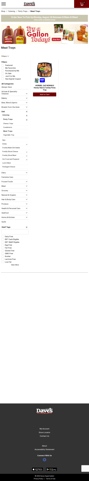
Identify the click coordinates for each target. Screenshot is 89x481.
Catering (11, 11)
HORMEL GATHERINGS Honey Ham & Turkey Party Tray (45, 87)
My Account (44, 429)
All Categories (8, 84)
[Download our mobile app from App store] (37, 469)
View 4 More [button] (15, 265)
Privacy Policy (38, 479)
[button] (44, 34)
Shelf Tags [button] (6, 227)
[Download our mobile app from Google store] (51, 469)
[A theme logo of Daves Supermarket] (29, 4)
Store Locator (44, 432)
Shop (3, 11)
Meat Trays (35, 11)
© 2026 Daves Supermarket (44, 476)
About (44, 446)
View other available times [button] (44, 20)
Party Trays (22, 11)
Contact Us (44, 436)
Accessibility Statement (44, 449)
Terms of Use (50, 479)
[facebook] (44, 460)
